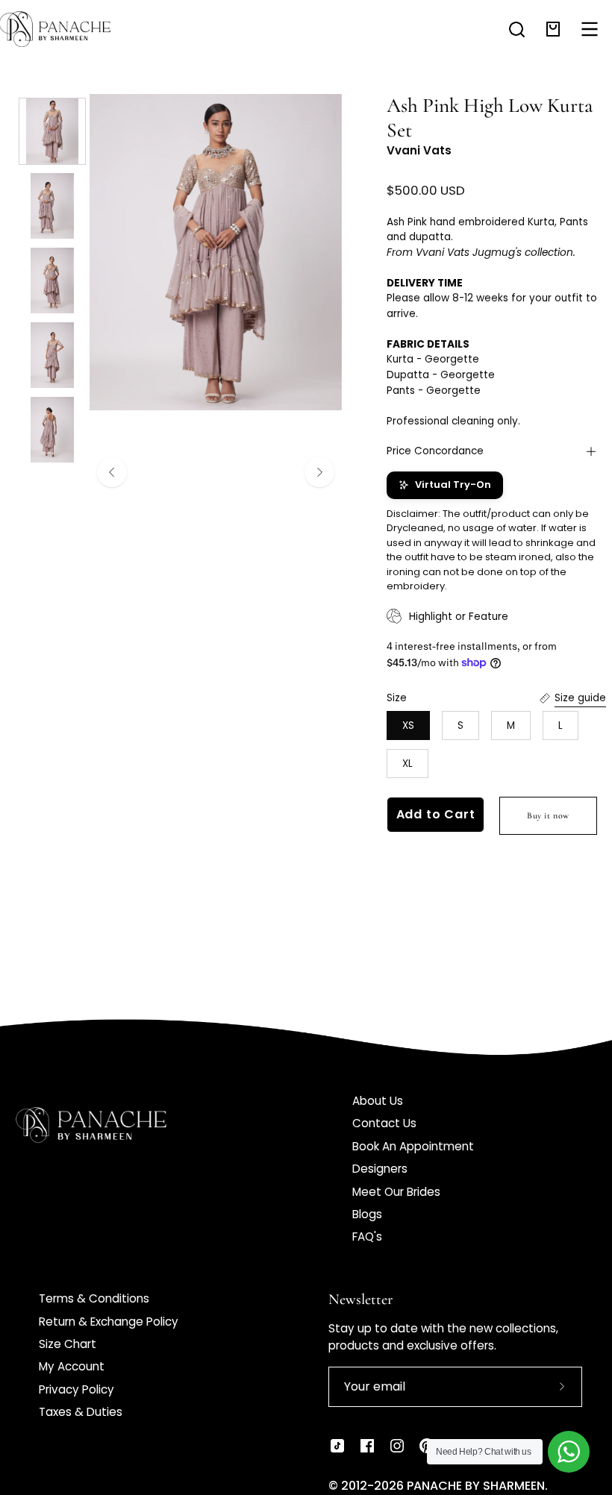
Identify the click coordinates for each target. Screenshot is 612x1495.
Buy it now (548, 815)
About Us (377, 1101)
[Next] (319, 472)
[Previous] (112, 472)
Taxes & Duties (80, 1412)
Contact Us (384, 1123)
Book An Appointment (413, 1146)
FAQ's (367, 1236)
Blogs (367, 1214)
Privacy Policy (76, 1389)
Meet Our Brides (396, 1192)
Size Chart (67, 1344)
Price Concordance (435, 451)
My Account (71, 1366)
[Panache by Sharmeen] (71, 29)
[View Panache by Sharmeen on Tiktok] (337, 1446)
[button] (517, 29)
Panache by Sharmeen (476, 1485)
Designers (380, 1168)
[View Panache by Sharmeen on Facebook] (367, 1446)
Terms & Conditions (94, 1298)
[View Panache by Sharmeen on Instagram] (397, 1446)
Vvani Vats (419, 150)
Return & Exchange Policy (108, 1321)
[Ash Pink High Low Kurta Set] (52, 131)
